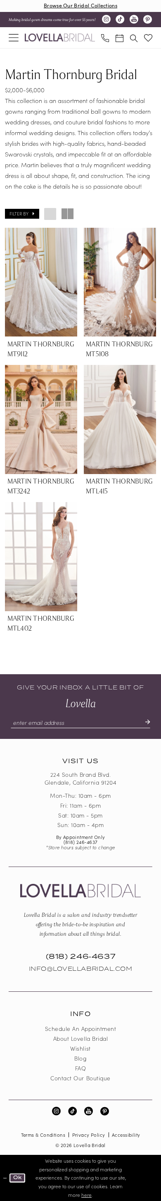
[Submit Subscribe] (143, 722)
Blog (80, 1058)
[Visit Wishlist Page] (148, 38)
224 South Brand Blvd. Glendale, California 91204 (81, 778)
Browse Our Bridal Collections (80, 5)
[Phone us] (105, 38)
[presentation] (41, 282)
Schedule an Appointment (80, 1029)
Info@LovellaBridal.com (80, 969)
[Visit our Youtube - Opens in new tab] (134, 19)
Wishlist (80, 1048)
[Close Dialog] (5, 1178)
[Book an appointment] (119, 38)
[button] (13, 37)
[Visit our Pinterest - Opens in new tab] (147, 19)
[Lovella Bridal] (60, 38)
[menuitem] (13, 37)
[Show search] (134, 38)
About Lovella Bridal (80, 1038)
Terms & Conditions (43, 1134)
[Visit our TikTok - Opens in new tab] (120, 19)
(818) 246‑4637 (81, 842)
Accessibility (126, 1134)
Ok (17, 1178)
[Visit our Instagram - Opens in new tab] (106, 19)
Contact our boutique (80, 1078)
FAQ (80, 1068)
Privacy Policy (88, 1134)
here (86, 1195)
